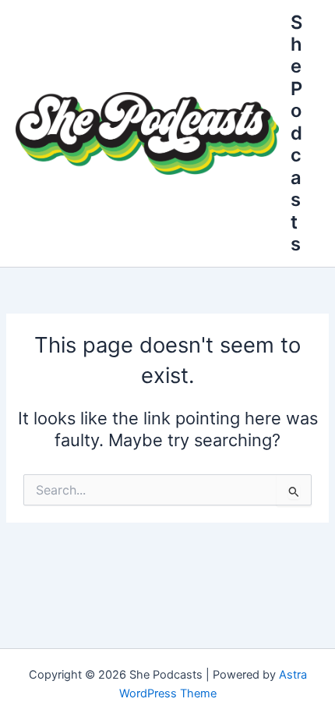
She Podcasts (296, 133)
